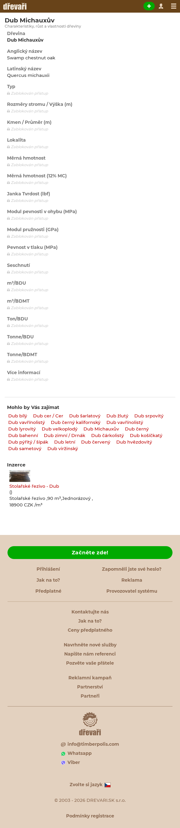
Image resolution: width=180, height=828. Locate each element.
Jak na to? (48, 580)
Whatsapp (80, 753)
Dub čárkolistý (107, 435)
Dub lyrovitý (22, 429)
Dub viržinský (62, 448)
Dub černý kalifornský (76, 422)
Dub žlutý (117, 416)
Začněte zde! (90, 552)
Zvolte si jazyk (86, 784)
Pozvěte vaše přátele (90, 663)
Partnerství (90, 687)
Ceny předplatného (90, 630)
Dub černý (137, 429)
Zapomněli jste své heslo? (131, 569)
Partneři (90, 696)
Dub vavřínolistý (26, 422)
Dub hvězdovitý (134, 442)
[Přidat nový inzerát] (149, 6)
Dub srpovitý (149, 416)
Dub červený (95, 442)
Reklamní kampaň (90, 678)
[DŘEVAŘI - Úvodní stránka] (14, 6)
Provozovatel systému (131, 591)
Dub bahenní (23, 435)
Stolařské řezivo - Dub (34, 486)
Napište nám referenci (90, 654)
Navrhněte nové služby (90, 645)
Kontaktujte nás (90, 612)
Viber (74, 762)
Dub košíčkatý (146, 435)
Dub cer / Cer (48, 416)
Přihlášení (48, 569)
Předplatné (48, 591)
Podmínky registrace (90, 816)
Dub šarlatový (85, 416)
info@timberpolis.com (93, 744)
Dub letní (64, 442)
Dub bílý (17, 416)
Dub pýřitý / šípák (28, 442)
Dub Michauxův (101, 429)
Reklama (131, 580)
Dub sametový (24, 448)
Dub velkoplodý (60, 429)
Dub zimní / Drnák (64, 435)
